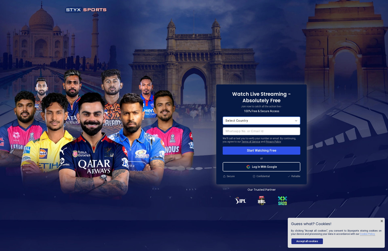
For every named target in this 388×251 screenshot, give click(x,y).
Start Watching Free (261, 150)
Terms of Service (250, 141)
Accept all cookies (307, 241)
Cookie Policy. (367, 234)
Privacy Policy (273, 141)
